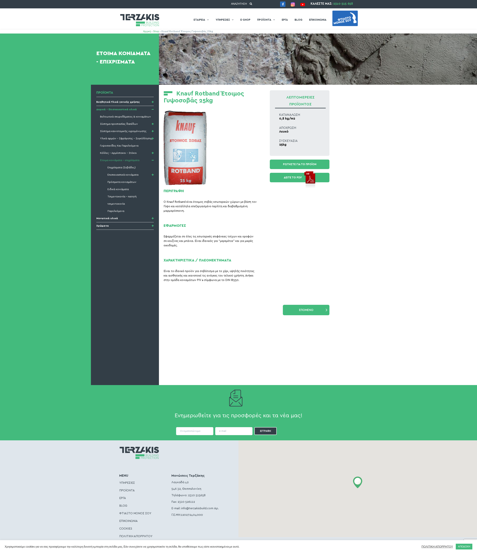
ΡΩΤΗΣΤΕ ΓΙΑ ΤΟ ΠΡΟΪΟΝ (299, 164)
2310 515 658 (343, 3)
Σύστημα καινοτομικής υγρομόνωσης (123, 131)
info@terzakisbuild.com (197, 508)
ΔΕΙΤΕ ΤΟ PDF (293, 177)
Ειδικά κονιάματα (118, 189)
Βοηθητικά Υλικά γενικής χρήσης (118, 102)
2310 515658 (197, 495)
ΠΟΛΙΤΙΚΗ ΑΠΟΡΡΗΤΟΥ (135, 536)
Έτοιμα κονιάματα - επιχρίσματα (119, 160)
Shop (156, 31)
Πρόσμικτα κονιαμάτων (122, 182)
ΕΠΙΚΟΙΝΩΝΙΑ (317, 19)
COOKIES (125, 528)
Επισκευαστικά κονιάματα (123, 175)
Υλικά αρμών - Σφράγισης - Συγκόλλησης (126, 138)
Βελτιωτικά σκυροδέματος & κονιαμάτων (125, 116)
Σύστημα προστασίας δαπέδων (119, 124)
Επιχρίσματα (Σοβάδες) (122, 167)
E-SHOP (245, 19)
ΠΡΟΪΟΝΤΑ (264, 19)
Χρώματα (102, 226)
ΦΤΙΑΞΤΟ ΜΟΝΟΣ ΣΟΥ (135, 513)
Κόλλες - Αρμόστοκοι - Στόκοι (118, 153)
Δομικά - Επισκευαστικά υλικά (116, 109)
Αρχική (147, 31)
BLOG (298, 19)
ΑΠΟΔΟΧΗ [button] (464, 546)
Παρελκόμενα (116, 211)
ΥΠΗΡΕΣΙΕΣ (223, 19)
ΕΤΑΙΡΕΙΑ (199, 19)
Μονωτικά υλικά (107, 218)
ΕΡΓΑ (285, 19)
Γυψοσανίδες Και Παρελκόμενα (119, 145)
